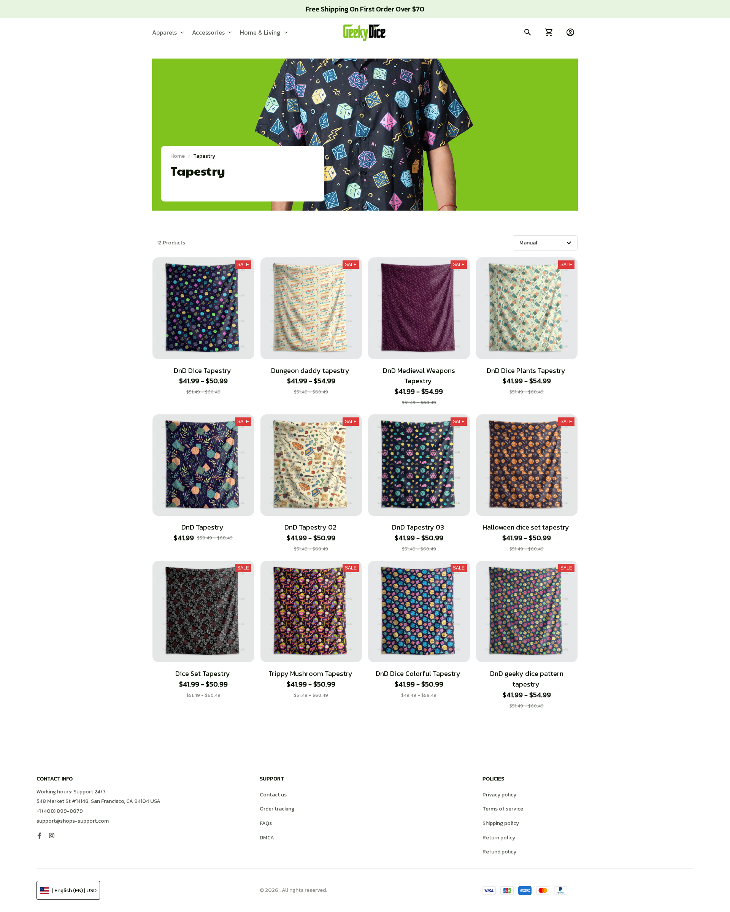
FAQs (266, 823)
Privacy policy (499, 795)
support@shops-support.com (72, 821)
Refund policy (499, 852)
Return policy (498, 838)
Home (177, 156)
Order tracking (277, 809)
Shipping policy (500, 823)
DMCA (267, 838)
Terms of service (502, 809)
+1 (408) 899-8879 (59, 811)
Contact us (273, 795)
